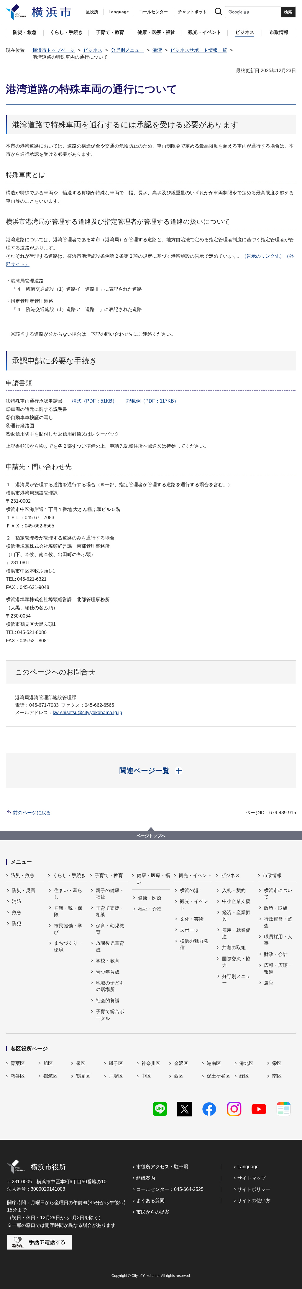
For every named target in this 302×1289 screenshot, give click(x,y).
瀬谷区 (18, 1075)
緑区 (244, 1075)
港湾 (157, 50)
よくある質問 (150, 1200)
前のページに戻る (32, 812)
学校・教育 (107, 960)
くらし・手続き (69, 875)
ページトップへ (151, 835)
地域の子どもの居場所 (110, 986)
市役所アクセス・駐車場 (162, 1166)
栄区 (277, 1063)
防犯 (16, 923)
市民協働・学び (68, 929)
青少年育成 (107, 971)
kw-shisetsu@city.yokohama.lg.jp (87, 712)
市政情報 (272, 875)
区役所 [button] (92, 11)
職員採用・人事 (278, 940)
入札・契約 (234, 890)
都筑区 (50, 1075)
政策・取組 (276, 908)
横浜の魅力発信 (194, 944)
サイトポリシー (253, 1189)
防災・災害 (23, 890)
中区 (146, 1075)
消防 (16, 901)
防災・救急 (22, 875)
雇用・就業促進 (236, 933)
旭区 (48, 1063)
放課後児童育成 (110, 946)
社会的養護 (107, 1000)
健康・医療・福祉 (153, 879)
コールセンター (153, 11)
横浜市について (278, 893)
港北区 (246, 1063)
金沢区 (181, 1063)
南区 (277, 1075)
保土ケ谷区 (218, 1075)
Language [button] (119, 11)
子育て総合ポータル (110, 1014)
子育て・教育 (109, 875)
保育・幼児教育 (110, 929)
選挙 (268, 982)
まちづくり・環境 (68, 946)
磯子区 (116, 1063)
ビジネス (92, 50)
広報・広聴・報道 (278, 968)
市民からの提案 (152, 1211)
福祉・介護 (150, 908)
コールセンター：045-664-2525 (169, 1189)
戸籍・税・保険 (68, 911)
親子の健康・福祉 (110, 893)
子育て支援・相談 (110, 911)
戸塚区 (116, 1075)
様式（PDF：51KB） (94, 400)
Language (248, 1166)
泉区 (81, 1063)
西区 (178, 1075)
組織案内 (145, 1178)
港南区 (214, 1063)
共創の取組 (234, 947)
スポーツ (189, 930)
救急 (16, 912)
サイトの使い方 (253, 1200)
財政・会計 (276, 954)
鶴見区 (83, 1075)
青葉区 (18, 1063)
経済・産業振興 (236, 915)
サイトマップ (251, 1178)
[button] (151, 771)
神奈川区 (151, 1063)
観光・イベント (195, 875)
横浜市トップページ (53, 50)
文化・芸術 (191, 918)
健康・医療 (150, 898)
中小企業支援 (236, 901)
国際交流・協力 (236, 962)
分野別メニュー (127, 50)
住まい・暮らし (68, 893)
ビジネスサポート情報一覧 (198, 50)
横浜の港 (189, 890)
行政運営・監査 (278, 922)
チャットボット (192, 11)
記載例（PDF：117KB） (153, 400)
